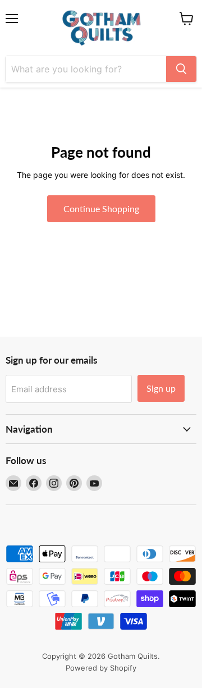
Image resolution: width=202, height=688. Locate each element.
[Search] (181, 69)
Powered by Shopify (101, 667)
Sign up (161, 388)
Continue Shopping (101, 208)
